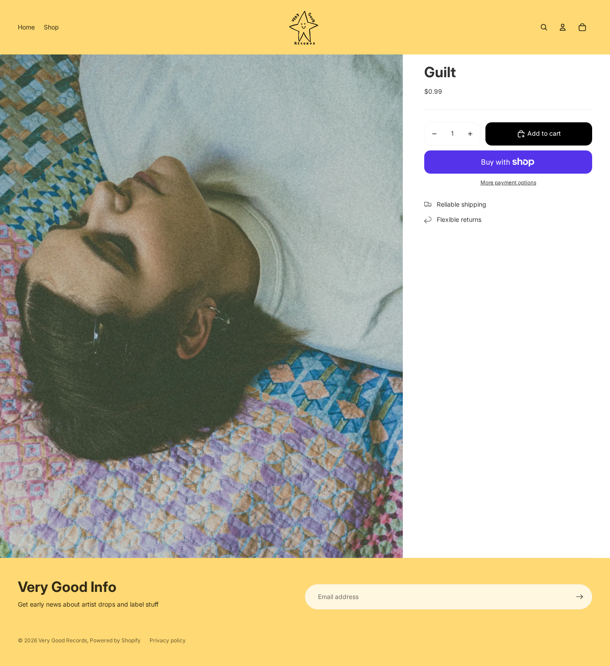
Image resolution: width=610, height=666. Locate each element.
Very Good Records (62, 640)
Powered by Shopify (115, 640)
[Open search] (544, 27)
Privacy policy (168, 640)
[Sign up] (579, 596)
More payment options (508, 183)
